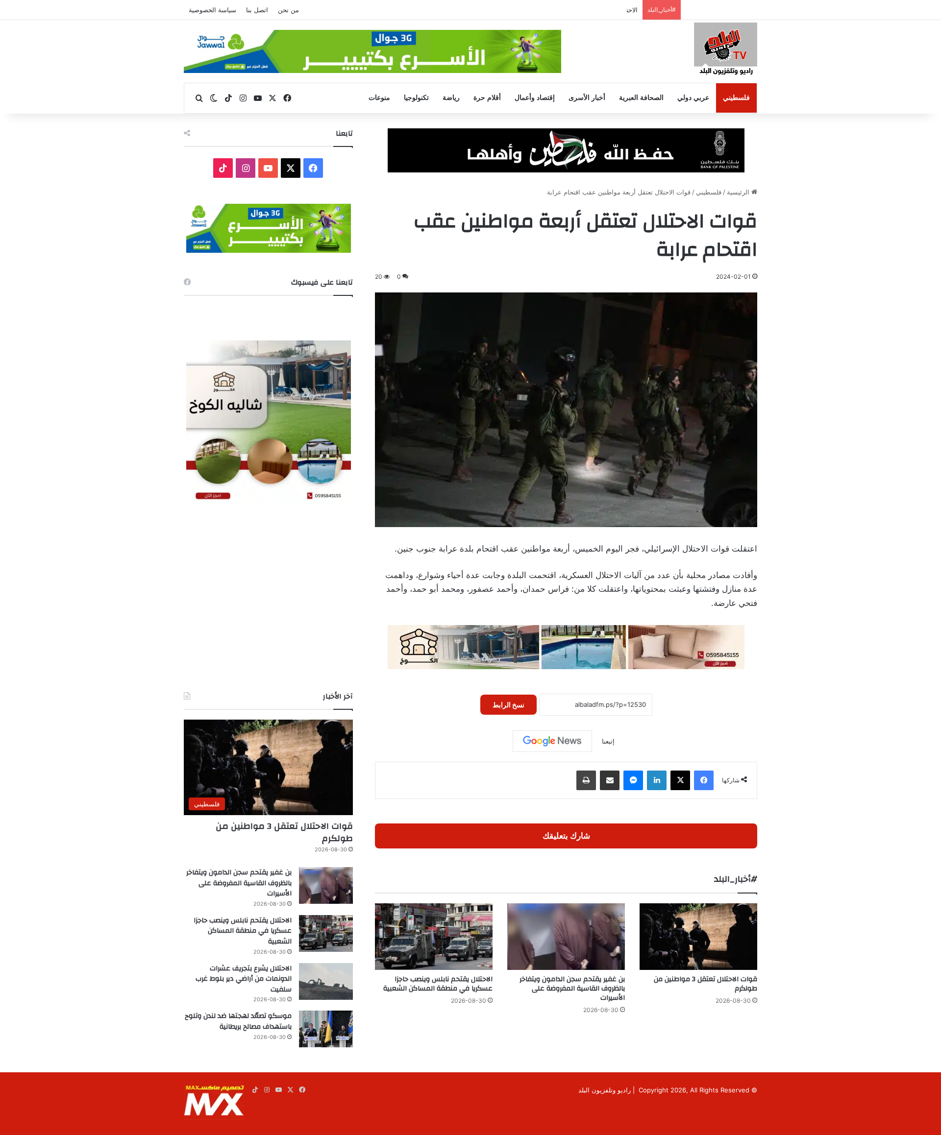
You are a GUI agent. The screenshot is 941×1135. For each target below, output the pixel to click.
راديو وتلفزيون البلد (604, 1090)
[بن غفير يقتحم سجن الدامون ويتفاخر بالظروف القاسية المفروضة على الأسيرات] (566, 936)
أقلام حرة (487, 97)
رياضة (451, 97)
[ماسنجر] (633, 780)
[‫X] (680, 780)
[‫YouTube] (268, 168)
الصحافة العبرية (641, 97)
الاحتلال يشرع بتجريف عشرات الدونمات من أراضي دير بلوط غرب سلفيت (244, 979)
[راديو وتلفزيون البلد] (725, 50)
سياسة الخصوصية (212, 10)
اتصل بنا (257, 10)
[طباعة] (586, 780)
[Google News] (552, 741)
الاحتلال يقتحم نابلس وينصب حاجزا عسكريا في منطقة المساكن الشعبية (541, 10)
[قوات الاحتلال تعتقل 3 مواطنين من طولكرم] (698, 936)
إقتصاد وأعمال (535, 97)
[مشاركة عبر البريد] (609, 780)
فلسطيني (736, 97)
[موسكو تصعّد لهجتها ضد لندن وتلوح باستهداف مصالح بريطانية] (326, 1029)
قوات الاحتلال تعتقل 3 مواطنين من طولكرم (705, 984)
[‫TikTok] (223, 168)
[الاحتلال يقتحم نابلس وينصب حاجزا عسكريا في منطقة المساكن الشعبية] (434, 936)
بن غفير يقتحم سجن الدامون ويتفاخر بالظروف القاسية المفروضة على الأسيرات (572, 988)
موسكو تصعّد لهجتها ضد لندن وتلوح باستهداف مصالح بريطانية (238, 1021)
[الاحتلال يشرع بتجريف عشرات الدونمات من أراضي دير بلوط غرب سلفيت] (326, 981)
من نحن (288, 10)
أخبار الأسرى (587, 97)
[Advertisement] (268, 598)
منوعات (379, 97)
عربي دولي (693, 97)
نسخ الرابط (508, 704)
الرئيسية (739, 192)
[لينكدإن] (657, 780)
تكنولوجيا (416, 97)
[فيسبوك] (704, 780)
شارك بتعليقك (566, 836)
